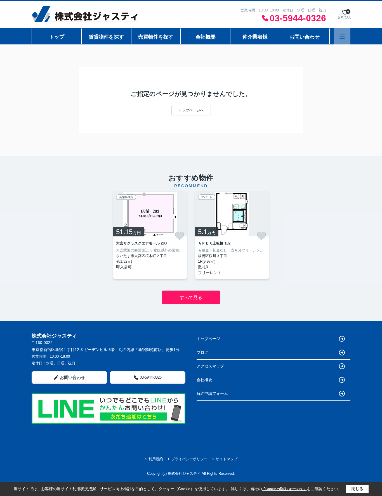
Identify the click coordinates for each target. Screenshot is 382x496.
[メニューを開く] (342, 36)
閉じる (357, 488)
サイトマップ (226, 459)
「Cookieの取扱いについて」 (284, 489)
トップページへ (191, 110)
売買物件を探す (155, 37)
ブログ (202, 352)
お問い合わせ (304, 37)
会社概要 (205, 37)
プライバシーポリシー (189, 459)
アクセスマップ (210, 366)
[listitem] (150, 235)
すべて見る (191, 297)
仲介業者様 (255, 37)
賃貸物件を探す (106, 37)
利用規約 (155, 459)
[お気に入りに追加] (179, 236)
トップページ (208, 338)
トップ (56, 37)
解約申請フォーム (212, 393)
